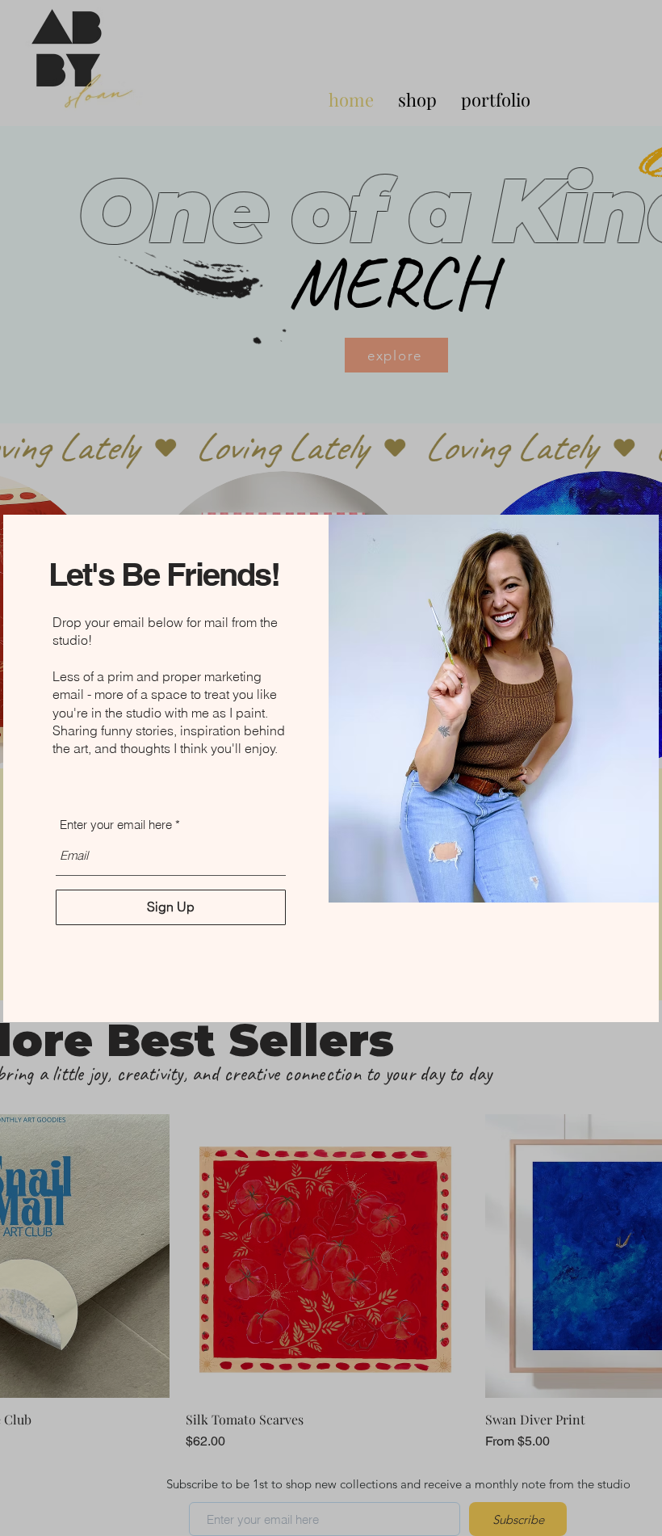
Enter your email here (116, 824)
